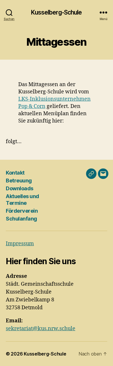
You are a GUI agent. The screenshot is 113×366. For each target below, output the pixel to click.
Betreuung (19, 180)
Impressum (20, 243)
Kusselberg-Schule (56, 12)
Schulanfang (21, 219)
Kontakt (15, 173)
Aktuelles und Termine (22, 199)
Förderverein (22, 211)
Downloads (19, 188)
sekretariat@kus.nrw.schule (40, 328)
